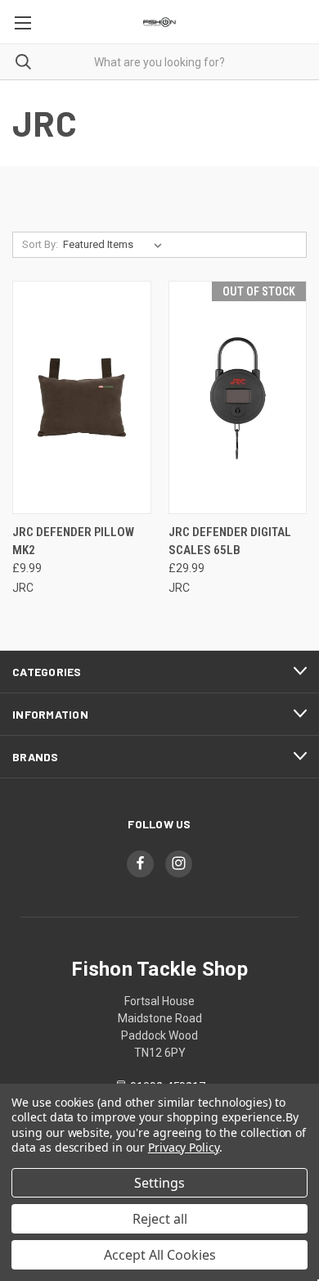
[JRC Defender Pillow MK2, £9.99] (82, 397)
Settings (159, 1183)
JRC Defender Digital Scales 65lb (229, 541)
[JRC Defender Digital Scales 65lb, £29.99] (238, 397)
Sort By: (40, 244)
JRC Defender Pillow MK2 (73, 541)
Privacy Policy (183, 1147)
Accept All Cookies (160, 1255)
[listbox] (116, 244)
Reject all (160, 1219)
